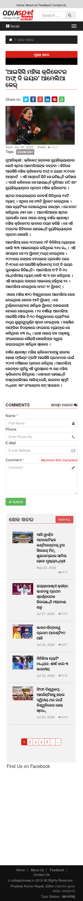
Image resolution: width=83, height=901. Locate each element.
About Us (31, 5)
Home (20, 5)
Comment (15, 460)
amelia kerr (25, 152)
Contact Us (59, 5)
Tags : (10, 151)
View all (64, 519)
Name (12, 415)
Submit (17, 501)
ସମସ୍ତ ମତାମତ (62, 405)
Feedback (45, 5)
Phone (11, 429)
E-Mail (11, 443)
